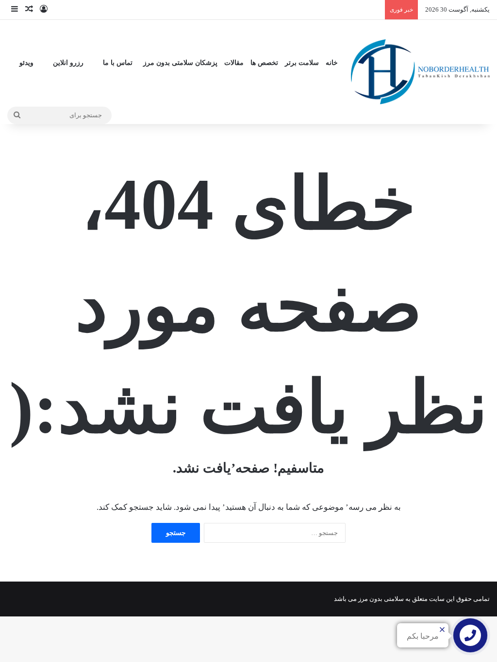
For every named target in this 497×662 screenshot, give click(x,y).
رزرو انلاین (68, 62)
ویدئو (26, 62)
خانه (332, 62)
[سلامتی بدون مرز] (420, 71)
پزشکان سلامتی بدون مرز (180, 62)
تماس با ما (118, 62)
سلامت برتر (302, 62)
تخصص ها (264, 62)
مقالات (234, 62)
